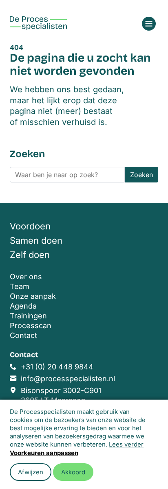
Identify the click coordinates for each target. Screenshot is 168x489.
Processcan (30, 325)
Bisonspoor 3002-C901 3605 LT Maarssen (61, 395)
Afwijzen (30, 472)
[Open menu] (148, 23)
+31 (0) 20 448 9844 (57, 366)
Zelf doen (30, 254)
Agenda (23, 306)
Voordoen (30, 226)
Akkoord (73, 472)
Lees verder (126, 444)
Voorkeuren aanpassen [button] (44, 453)
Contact (23, 335)
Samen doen (36, 240)
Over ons (26, 276)
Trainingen (28, 315)
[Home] (38, 23)
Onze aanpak (33, 296)
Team (19, 286)
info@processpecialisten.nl (68, 378)
